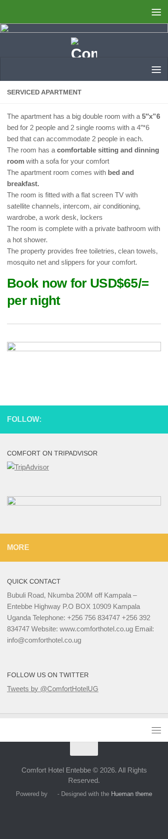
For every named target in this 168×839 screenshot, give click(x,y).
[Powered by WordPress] (52, 794)
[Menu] (156, 11)
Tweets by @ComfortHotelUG (52, 689)
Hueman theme (131, 793)
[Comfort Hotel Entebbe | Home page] (84, 51)
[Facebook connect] (140, 417)
